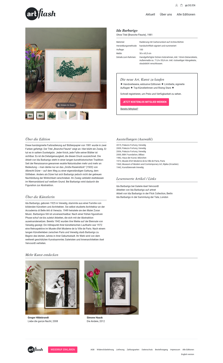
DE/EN (191, 5)
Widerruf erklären (63, 349)
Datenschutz (147, 349)
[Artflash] (40, 13)
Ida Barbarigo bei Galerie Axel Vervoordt (137, 186)
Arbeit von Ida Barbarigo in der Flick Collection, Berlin (144, 193)
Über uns (166, 14)
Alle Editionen (186, 14)
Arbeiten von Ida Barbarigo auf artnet (136, 189)
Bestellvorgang (161, 349)
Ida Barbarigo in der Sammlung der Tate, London (142, 197)
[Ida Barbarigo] (29, 115)
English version (187, 354)
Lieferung (120, 349)
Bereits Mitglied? (129, 108)
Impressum (175, 349)
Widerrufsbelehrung (105, 349)
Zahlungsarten (133, 349)
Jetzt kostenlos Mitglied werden (144, 101)
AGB (92, 349)
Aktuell (150, 14)
